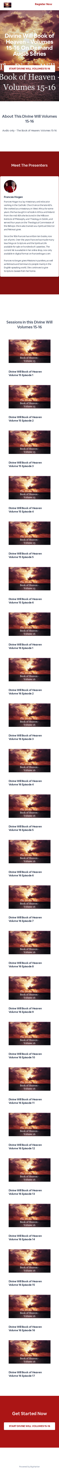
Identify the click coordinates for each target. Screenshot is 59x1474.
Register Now (43, 4)
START (29, 68)
